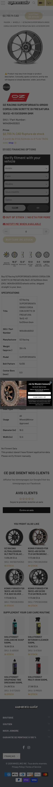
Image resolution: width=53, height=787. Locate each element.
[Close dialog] (51, 382)
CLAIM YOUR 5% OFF (39, 397)
